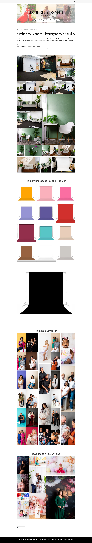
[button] (36, 68)
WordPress (19, 541)
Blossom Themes (63, 539)
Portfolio (43, 25)
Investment (50, 25)
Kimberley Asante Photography (32, 539)
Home (33, 25)
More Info (57, 25)
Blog (38, 25)
